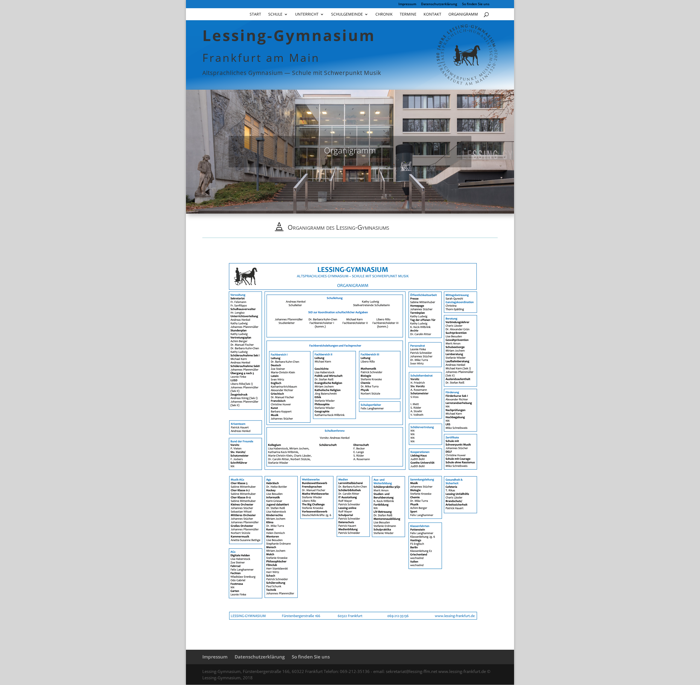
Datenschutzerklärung (439, 4)
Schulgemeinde (347, 14)
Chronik (384, 14)
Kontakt (432, 14)
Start (255, 14)
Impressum (407, 4)
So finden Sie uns (475, 4)
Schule (275, 14)
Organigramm (463, 14)
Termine (408, 14)
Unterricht (307, 14)
